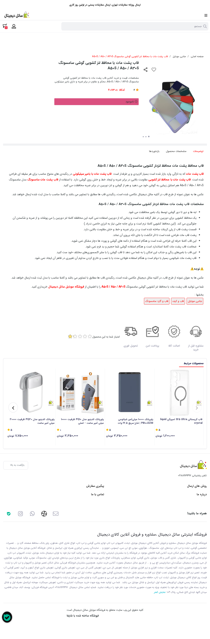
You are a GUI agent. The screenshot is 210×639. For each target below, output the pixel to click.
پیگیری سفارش (95, 486)
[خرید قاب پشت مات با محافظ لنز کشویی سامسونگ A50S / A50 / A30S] (192, 465)
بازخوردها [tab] (154, 151)
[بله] (8, 513)
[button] (197, 407)
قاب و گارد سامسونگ (156, 301)
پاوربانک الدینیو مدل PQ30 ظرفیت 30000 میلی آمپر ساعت (32, 421)
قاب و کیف (178, 301)
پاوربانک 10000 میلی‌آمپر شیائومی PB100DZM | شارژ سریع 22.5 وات (135, 421)
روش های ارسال (197, 486)
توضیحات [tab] (198, 151)
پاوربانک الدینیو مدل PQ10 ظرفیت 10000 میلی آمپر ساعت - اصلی (82, 421)
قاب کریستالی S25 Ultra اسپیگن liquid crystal (181, 421)
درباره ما (202, 494)
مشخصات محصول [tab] (176, 151)
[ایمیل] (55, 513)
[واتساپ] (32, 513)
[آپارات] (44, 513)
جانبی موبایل (179, 56)
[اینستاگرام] (20, 513)
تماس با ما (97, 494)
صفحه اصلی (197, 56)
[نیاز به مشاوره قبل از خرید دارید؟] (7, 617)
